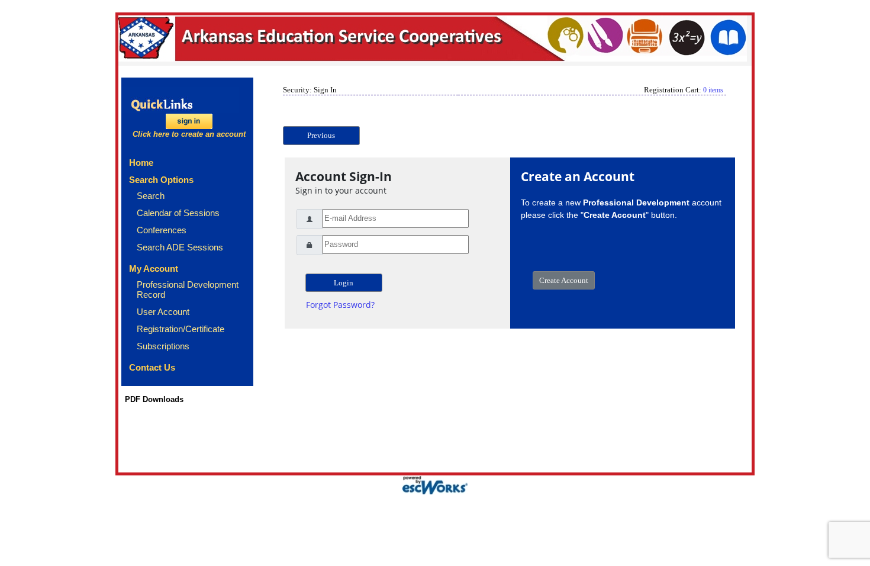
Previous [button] (321, 135)
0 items (713, 90)
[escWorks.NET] (435, 484)
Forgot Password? (340, 304)
